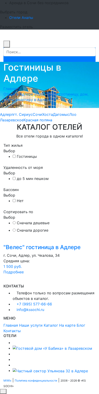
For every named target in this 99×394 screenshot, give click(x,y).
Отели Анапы (21, 17)
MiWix (7, 380)
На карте (67, 325)
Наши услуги (31, 325)
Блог (81, 325)
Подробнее (13, 272)
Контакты (12, 330)
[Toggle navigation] (6, 39)
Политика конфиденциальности (36, 380)
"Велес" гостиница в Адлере (42, 247)
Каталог (51, 325)
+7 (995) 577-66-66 (34, 304)
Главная (10, 88)
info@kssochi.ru (30, 309)
